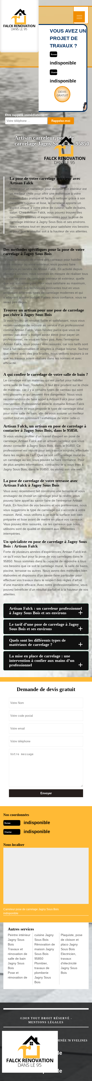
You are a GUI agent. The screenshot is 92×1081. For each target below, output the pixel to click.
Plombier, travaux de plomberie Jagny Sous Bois (42, 972)
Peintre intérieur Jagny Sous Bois (19, 939)
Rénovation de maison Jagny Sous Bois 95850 (44, 951)
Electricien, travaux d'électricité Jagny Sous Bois (69, 963)
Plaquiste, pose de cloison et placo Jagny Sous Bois (71, 942)
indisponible (63, 62)
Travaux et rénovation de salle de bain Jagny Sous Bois (17, 958)
